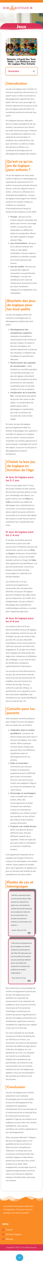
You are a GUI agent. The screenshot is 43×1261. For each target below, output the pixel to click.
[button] (31, 8)
